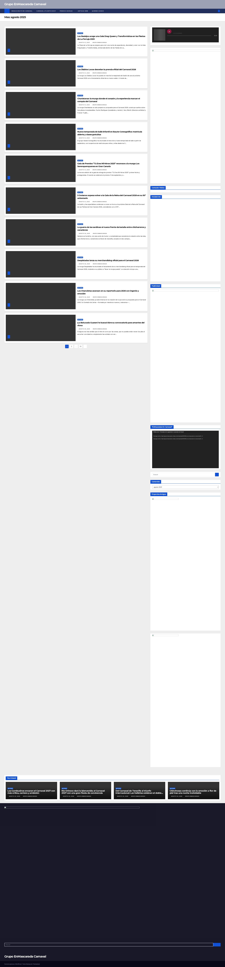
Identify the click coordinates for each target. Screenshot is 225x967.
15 (80, 346)
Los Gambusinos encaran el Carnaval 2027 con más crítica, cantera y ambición (31, 792)
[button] (216, 11)
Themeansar (36, 964)
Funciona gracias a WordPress (13, 964)
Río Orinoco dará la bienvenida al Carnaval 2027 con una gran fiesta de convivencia (83, 792)
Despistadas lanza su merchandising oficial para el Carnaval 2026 (108, 260)
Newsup (28, 964)
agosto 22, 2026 (14, 796)
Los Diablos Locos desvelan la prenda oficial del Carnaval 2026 (106, 69)
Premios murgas (66, 11)
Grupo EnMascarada (100, 42)
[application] (185, 449)
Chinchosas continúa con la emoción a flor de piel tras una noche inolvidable (193, 792)
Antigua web (83, 11)
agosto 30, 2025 (84, 233)
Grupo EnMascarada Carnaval (25, 4)
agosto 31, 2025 (84, 42)
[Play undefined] (169, 31)
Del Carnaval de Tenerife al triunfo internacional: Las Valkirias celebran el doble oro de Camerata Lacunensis (138, 793)
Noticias (80, 33)
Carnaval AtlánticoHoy (46, 11)
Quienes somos (98, 11)
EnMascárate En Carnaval (22, 11)
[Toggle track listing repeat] (175, 39)
